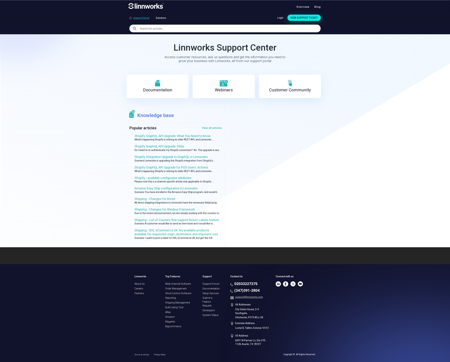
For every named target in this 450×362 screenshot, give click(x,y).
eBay (168, 312)
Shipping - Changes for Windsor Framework (164, 209)
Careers (138, 288)
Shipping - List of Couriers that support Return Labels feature (176, 220)
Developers (208, 310)
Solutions (161, 18)
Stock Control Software (178, 293)
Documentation (211, 288)
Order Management (176, 288)
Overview (303, 6)
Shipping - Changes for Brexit (154, 199)
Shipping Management (177, 302)
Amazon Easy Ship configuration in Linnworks (166, 188)
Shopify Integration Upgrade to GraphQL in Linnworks (171, 157)
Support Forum (211, 283)
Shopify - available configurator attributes (163, 178)
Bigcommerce (173, 326)
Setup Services (210, 293)
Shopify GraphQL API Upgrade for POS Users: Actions (171, 167)
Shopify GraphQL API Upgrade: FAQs (159, 146)
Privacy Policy (160, 355)
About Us (139, 283)
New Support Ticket (304, 17)
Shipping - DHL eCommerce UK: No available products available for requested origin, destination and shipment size (176, 232)
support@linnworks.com (249, 297)
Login (280, 17)
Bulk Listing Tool (174, 307)
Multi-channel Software (178, 283)
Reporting (170, 297)
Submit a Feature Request (207, 301)
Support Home (141, 18)
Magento (170, 321)
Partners (139, 293)
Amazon (170, 316)
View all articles (212, 128)
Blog (317, 6)
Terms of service (142, 355)
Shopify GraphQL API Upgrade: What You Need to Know (172, 136)
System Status (210, 315)
